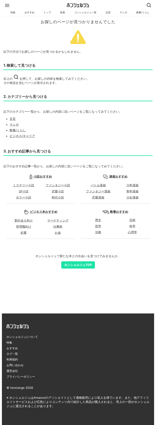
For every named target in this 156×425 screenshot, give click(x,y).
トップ (47, 12)
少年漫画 (132, 185)
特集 (12, 12)
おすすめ (29, 12)
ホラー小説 (23, 197)
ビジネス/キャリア (22, 136)
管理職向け (23, 226)
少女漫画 (132, 197)
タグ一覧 (12, 354)
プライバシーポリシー (20, 376)
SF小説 (24, 191)
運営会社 (12, 371)
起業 (24, 232)
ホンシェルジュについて (22, 337)
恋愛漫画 (98, 197)
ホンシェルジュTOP (78, 265)
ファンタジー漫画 (98, 191)
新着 (62, 12)
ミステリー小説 (23, 185)
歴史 (98, 220)
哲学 (98, 226)
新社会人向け (23, 220)
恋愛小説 (58, 191)
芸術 (132, 220)
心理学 (132, 232)
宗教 (98, 232)
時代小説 (58, 197)
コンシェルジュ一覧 (85, 12)
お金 (58, 232)
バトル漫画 (98, 185)
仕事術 (57, 226)
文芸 (108, 12)
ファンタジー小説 (58, 185)
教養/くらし (143, 12)
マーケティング (57, 220)
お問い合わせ (15, 365)
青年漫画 (132, 191)
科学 (132, 226)
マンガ (123, 12)
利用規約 (12, 359)
